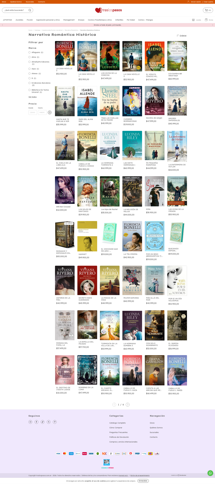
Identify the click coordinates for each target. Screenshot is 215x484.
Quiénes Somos (16, 2)
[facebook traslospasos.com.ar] (36, 422)
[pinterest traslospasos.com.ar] (55, 422)
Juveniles (19, 20)
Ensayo (81, 20)
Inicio (4, 2)
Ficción (30, 20)
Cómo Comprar (115, 428)
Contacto (41, 2)
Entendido (143, 481)
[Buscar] (29, 10)
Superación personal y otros (48, 20)
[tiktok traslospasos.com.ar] (42, 422)
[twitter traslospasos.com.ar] (49, 422)
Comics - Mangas (145, 20)
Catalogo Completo (117, 423)
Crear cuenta (208, 2)
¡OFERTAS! (7, 20)
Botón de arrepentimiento (140, 475)
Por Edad (131, 20)
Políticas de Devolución (119, 437)
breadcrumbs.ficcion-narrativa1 (52, 30)
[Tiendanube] (179, 476)
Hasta (40, 108)
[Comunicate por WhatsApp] (210, 473)
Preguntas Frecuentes (118, 432)
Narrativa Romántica (71, 30)
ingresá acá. (123, 475)
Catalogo (37, 30)
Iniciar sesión (196, 2)
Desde (30, 108)
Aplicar (50, 112)
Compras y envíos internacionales (123, 442)
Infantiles (119, 20)
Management (69, 20)
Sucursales (30, 2)
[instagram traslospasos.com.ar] (30, 422)
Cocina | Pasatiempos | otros (100, 20)
